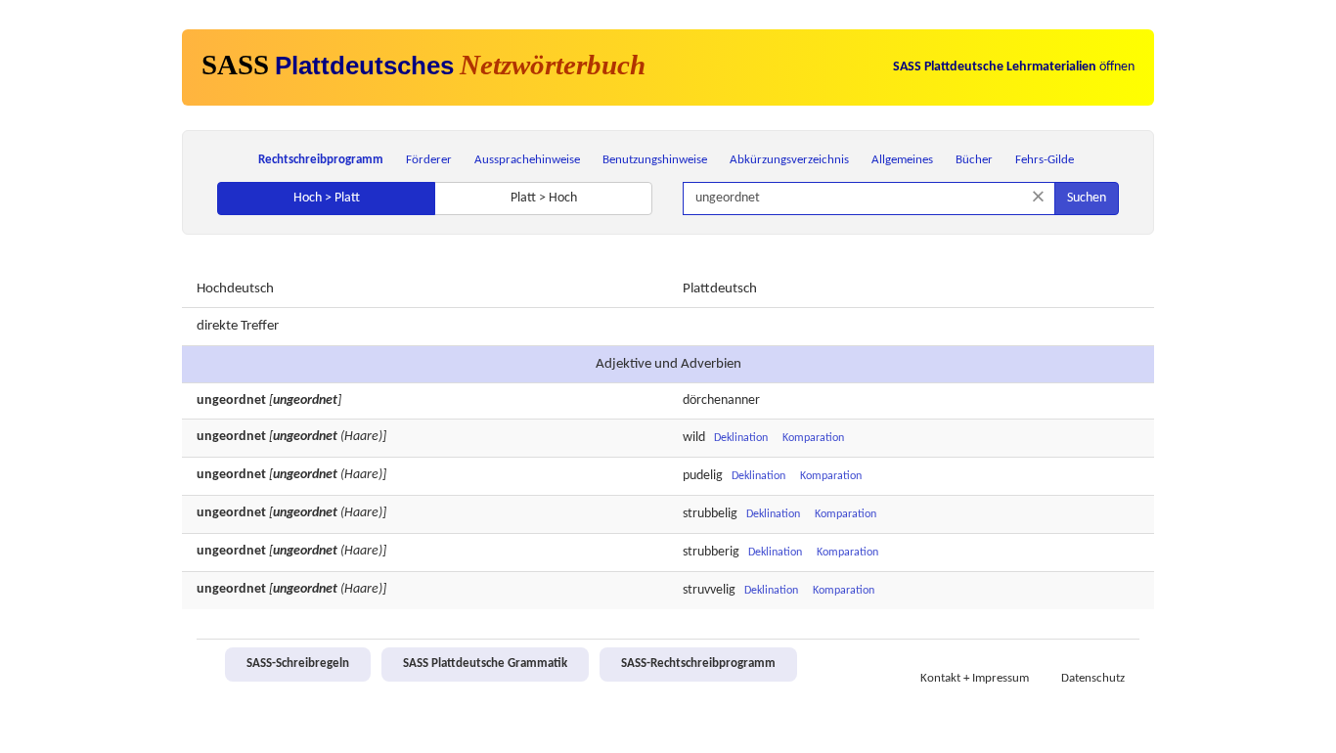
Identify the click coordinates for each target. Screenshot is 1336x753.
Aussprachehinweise (527, 160)
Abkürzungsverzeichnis (789, 160)
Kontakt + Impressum (974, 679)
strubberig (711, 552)
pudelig (703, 475)
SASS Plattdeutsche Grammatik (485, 664)
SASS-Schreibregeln (297, 664)
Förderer (429, 160)
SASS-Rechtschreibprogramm (698, 664)
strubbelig (710, 514)
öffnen (1014, 67)
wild (694, 437)
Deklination (741, 438)
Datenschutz (1093, 679)
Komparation (813, 438)
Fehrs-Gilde (1044, 160)
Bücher (974, 160)
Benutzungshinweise (654, 160)
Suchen (1086, 198)
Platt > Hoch (544, 198)
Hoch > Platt (326, 198)
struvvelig (709, 590)
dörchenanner (721, 400)
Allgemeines (902, 160)
